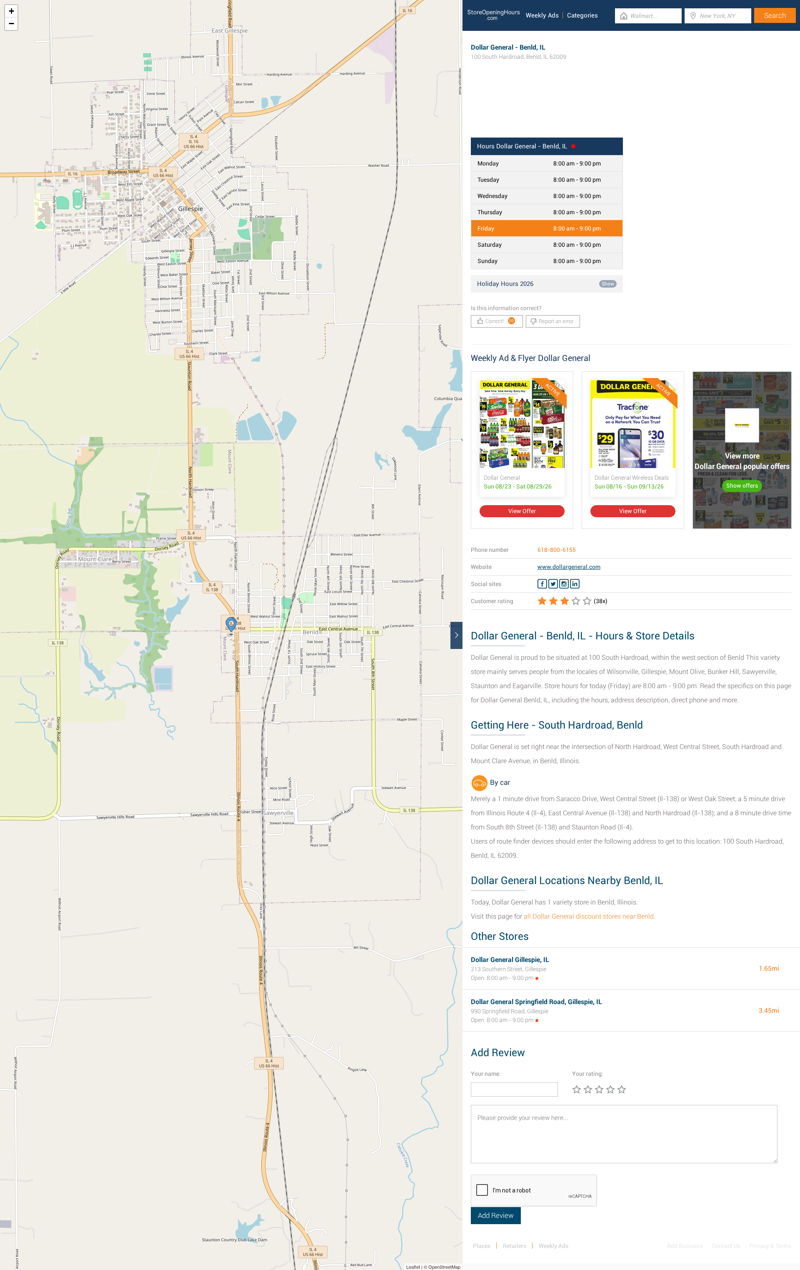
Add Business (684, 1245)
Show (608, 284)
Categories (582, 15)
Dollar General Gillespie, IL (510, 960)
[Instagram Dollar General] (564, 584)
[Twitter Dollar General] (553, 584)
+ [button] (11, 11)
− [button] (11, 23)
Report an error (556, 321)
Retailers (514, 1245)
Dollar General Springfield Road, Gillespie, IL (536, 1002)
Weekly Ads (542, 15)
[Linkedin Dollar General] (575, 584)
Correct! (499, 321)
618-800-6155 (557, 549)
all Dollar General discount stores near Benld (589, 916)
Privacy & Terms (770, 1245)
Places (481, 1245)
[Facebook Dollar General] (542, 584)
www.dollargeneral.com (569, 567)
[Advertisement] (631, 110)
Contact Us (726, 1245)
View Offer (522, 511)
